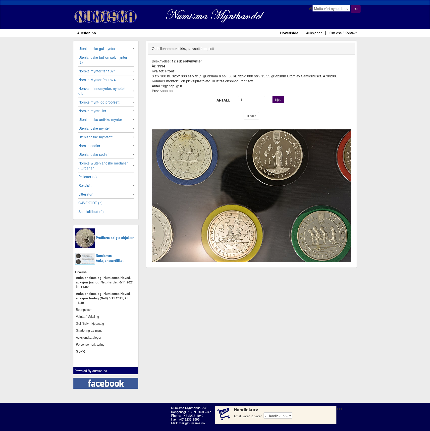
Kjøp (278, 99)
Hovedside (289, 33)
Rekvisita (85, 185)
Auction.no (86, 33)
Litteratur (85, 194)
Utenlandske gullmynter (96, 48)
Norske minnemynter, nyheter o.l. (101, 91)
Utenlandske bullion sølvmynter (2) (102, 60)
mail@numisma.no (192, 423)
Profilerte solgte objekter (115, 237)
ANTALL (223, 100)
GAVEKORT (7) (90, 202)
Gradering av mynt (89, 330)
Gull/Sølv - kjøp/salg (90, 323)
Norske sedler (89, 145)
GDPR (80, 351)
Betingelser (84, 309)
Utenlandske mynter (94, 128)
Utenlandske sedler (93, 154)
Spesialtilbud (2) (91, 211)
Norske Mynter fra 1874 (97, 79)
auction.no (99, 371)
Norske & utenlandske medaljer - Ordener (103, 165)
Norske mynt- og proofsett (98, 102)
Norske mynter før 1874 (97, 70)
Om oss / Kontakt (343, 33)
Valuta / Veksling (87, 316)
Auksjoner (314, 33)
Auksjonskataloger (88, 337)
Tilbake (251, 115)
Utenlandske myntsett (95, 136)
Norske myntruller (92, 110)
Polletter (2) (87, 176)
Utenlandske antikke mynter (100, 119)
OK (356, 9)
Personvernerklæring (90, 344)
